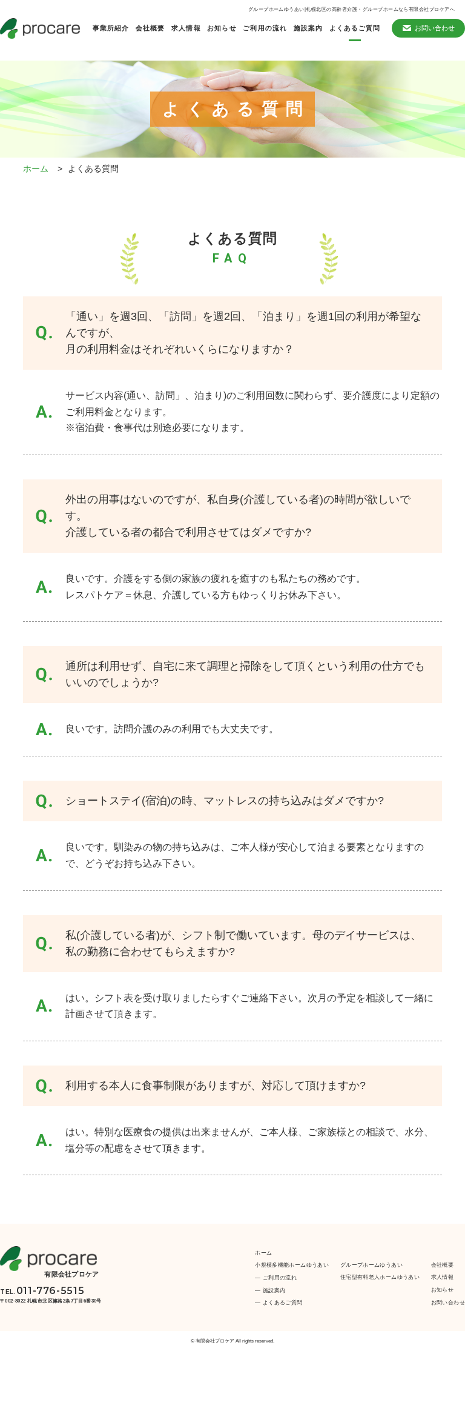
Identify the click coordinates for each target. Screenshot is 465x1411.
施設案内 (308, 28)
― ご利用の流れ (276, 1278)
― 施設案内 (270, 1290)
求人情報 (185, 28)
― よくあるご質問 (278, 1302)
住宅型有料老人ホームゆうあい (380, 1277)
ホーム (35, 168)
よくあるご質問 (355, 28)
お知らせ (221, 28)
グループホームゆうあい (371, 1265)
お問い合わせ (448, 1302)
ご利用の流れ (265, 28)
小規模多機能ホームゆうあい (292, 1265)
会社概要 (150, 28)
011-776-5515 (42, 1290)
